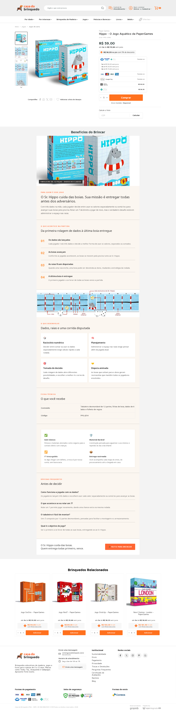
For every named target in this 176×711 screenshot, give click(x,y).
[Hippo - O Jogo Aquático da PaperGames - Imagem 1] (21, 38)
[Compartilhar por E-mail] (51, 99)
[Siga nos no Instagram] (132, 655)
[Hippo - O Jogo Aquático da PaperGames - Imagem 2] (21, 52)
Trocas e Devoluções (100, 666)
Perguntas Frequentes (101, 669)
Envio (94, 657)
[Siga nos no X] (126, 655)
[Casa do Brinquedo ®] (28, 8)
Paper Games (104, 31)
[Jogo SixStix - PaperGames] (32, 605)
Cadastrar (146, 9)
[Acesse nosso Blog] (145, 655)
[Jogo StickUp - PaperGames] (106, 605)
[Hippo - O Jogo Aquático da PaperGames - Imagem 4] (21, 79)
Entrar (136, 9)
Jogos (24, 27)
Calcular (136, 115)
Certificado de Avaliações (98, 674)
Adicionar (37, 633)
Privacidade (97, 663)
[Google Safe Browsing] (86, 695)
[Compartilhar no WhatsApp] (44, 99)
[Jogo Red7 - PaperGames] (69, 605)
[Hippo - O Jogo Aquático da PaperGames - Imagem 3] (21, 65)
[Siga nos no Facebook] (120, 655)
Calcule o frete (104, 110)
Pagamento (97, 660)
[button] (21, 38)
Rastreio (95, 678)
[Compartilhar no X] (47, 99)
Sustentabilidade (99, 654)
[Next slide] (21, 87)
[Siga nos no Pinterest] (139, 655)
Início (17, 27)
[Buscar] (102, 8)
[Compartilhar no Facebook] (40, 99)
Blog (94, 681)
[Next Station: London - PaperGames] (143, 605)
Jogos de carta (34, 27)
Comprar (126, 97)
